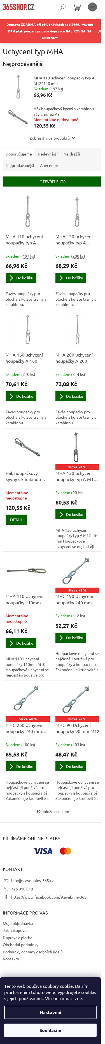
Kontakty (11, 958)
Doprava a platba (17, 937)
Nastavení (50, 1012)
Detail (16, 519)
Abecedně (49, 165)
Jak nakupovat (15, 930)
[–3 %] (77, 447)
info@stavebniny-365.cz (32, 880)
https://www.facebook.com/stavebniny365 (49, 896)
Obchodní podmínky (20, 944)
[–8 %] (77, 571)
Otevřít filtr (52, 181)
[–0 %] (28, 699)
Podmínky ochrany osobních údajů (33, 951)
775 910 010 (22, 888)
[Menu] (92, 7)
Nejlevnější (48, 153)
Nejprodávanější (20, 165)
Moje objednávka (18, 923)
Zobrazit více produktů (50, 137)
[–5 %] (77, 699)
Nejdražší (72, 153)
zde (78, 998)
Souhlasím (50, 1030)
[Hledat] (63, 7)
